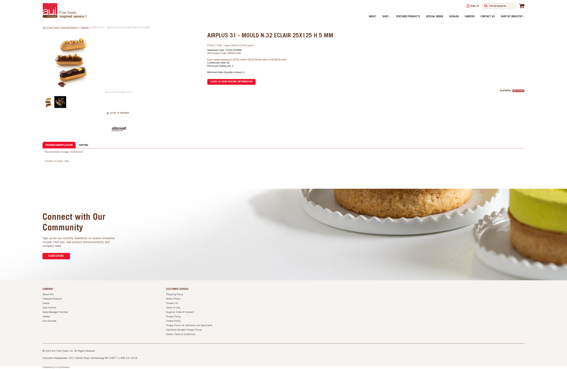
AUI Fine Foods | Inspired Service (60, 28)
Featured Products (408, 16)
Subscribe (56, 256)
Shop (385, 16)
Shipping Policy (174, 294)
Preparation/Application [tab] (59, 145)
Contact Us (488, 16)
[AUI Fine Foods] (65, 10)
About (372, 16)
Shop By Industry (512, 16)
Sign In (474, 6)
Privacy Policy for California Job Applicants (189, 325)
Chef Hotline (49, 308)
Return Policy (173, 299)
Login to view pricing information (231, 82)
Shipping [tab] (83, 145)
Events (46, 303)
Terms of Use (173, 308)
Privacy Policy (173, 317)
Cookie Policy (173, 321)
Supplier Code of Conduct (180, 312)
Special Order (434, 16)
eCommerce (63, 367)
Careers (470, 16)
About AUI (48, 294)
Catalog (454, 16)
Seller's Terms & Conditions (180, 334)
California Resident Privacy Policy (184, 330)
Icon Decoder (49, 321)
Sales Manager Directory (55, 312)
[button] (521, 6)
